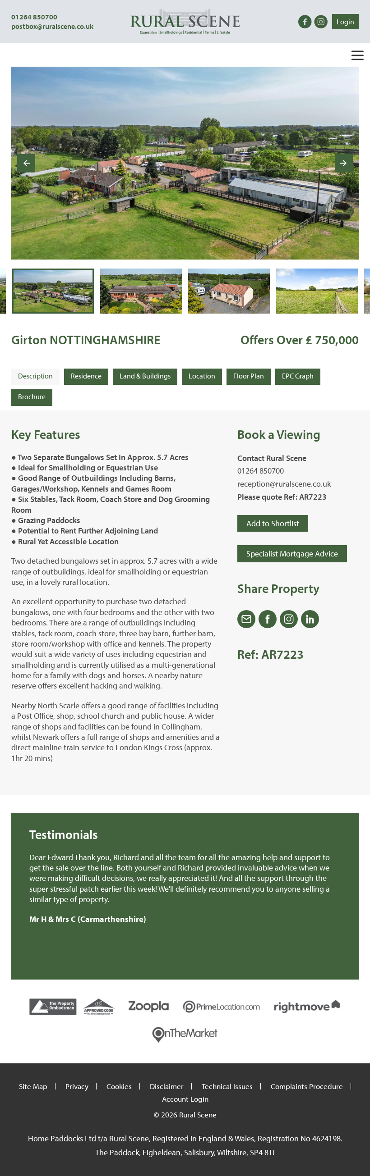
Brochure (32, 396)
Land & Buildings (145, 375)
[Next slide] (344, 163)
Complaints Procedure (307, 1086)
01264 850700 (34, 16)
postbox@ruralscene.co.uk (52, 26)
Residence (86, 375)
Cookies (119, 1086)
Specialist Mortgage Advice (292, 553)
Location (202, 375)
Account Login (185, 1098)
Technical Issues (227, 1086)
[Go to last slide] (26, 163)
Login (345, 21)
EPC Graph (298, 375)
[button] (53, 291)
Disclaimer (167, 1086)
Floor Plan (248, 375)
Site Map (33, 1086)
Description (35, 375)
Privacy (76, 1086)
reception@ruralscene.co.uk (284, 484)
